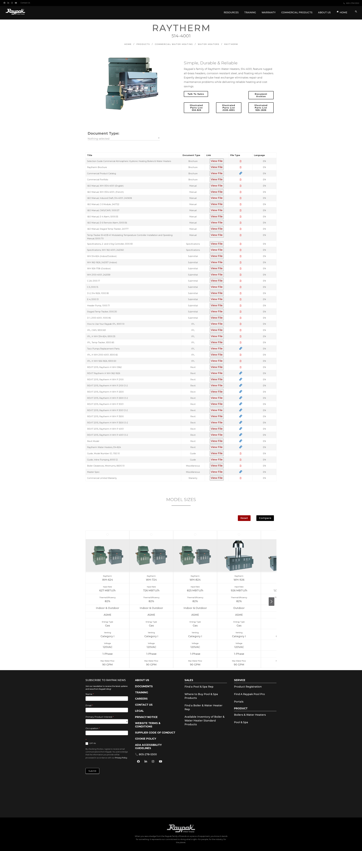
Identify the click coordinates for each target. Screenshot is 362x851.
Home (128, 44)
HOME (343, 12)
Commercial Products (296, 12)
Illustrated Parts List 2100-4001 (228, 107)
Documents (144, 686)
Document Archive (261, 95)
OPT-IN (92, 743)
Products (143, 44)
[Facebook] (5, 3)
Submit (92, 771)
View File (217, 161)
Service (239, 680)
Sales (189, 680)
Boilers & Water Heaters (250, 714)
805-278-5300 (352, 3)
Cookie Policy (145, 738)
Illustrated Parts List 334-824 (196, 107)
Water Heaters (208, 44)
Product (241, 708)
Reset (244, 518)
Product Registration (248, 686)
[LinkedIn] (8, 3)
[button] (124, 138)
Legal (139, 710)
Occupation (93, 728)
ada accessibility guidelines (148, 746)
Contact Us (25, 3)
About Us (324, 12)
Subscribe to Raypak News (106, 680)
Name (90, 694)
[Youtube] (16, 3)
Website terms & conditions (147, 725)
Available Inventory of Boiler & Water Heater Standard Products (204, 720)
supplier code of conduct (155, 732)
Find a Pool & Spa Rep (199, 686)
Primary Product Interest (100, 717)
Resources (231, 12)
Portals (238, 701)
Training (250, 12)
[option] (132, 84)
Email (89, 705)
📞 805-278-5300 (146, 754)
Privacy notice (146, 717)
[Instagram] (12, 3)
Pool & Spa (241, 722)
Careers (141, 698)
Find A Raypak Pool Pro (249, 694)
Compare (265, 518)
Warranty (269, 12)
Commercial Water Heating (174, 44)
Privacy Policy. (121, 758)
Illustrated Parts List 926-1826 (261, 107)
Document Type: (103, 133)
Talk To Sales (196, 94)
